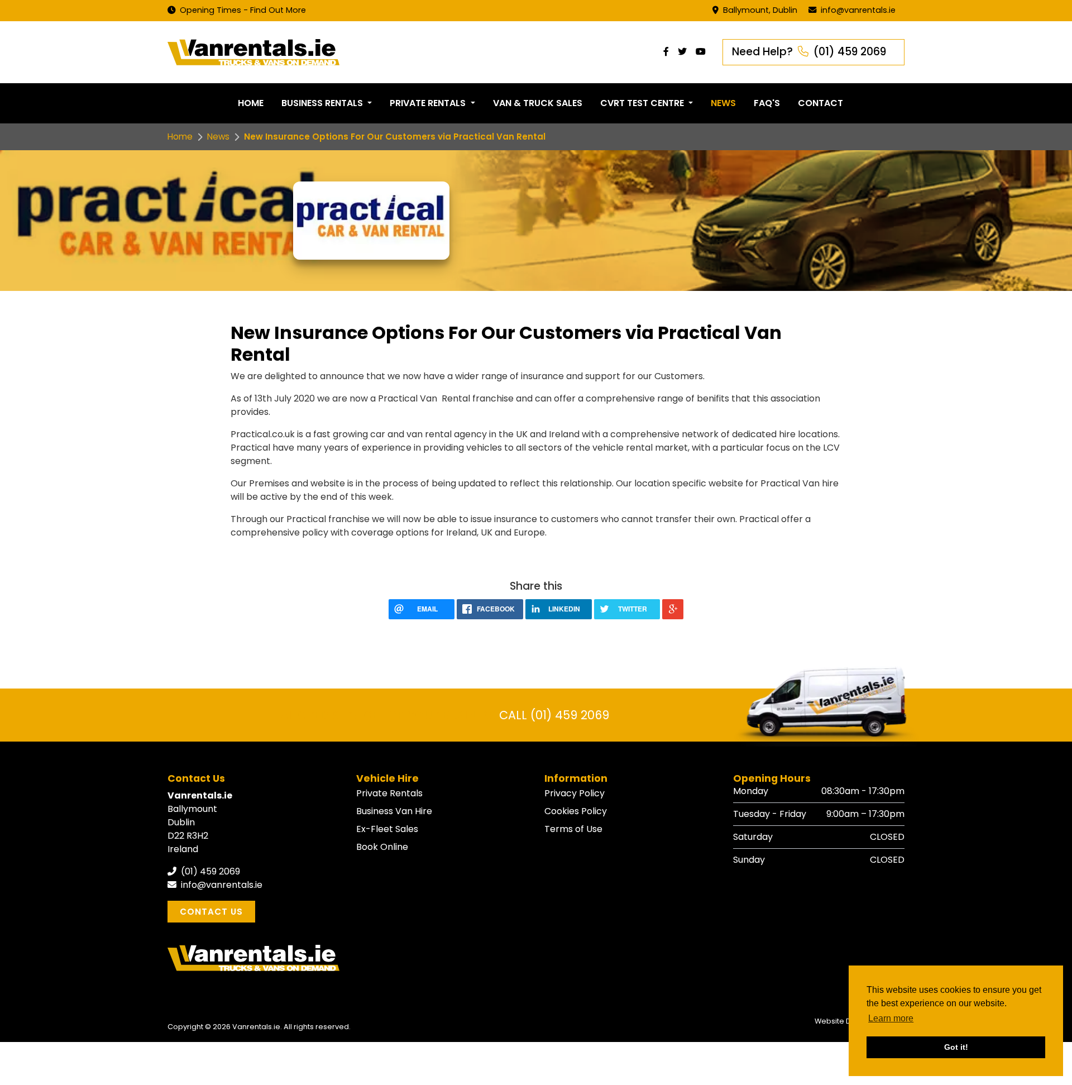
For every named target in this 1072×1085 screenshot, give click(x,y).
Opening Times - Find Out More (242, 10)
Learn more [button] (890, 1018)
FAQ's (767, 103)
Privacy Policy (574, 793)
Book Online (382, 846)
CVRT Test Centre (643, 103)
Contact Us (211, 911)
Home (251, 103)
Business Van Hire (394, 811)
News (723, 103)
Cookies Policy (575, 811)
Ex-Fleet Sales (387, 829)
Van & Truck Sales (537, 103)
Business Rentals (323, 103)
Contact (820, 103)
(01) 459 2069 (209, 871)
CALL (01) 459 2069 (554, 715)
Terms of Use (573, 829)
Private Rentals (429, 103)
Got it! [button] (956, 1047)
